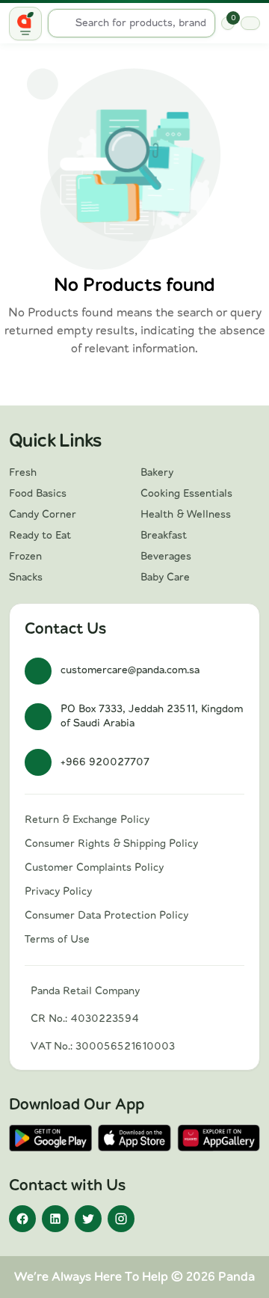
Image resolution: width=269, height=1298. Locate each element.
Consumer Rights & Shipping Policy (111, 844)
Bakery (156, 473)
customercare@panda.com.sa (130, 670)
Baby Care (165, 577)
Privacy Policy (58, 892)
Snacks (26, 577)
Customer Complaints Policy (94, 868)
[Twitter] (88, 1218)
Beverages (165, 556)
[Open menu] (25, 23)
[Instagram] (121, 1218)
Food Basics (38, 494)
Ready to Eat (40, 535)
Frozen (25, 556)
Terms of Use (57, 939)
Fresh (23, 473)
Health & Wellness (185, 514)
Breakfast (163, 535)
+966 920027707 (105, 762)
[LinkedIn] (55, 1218)
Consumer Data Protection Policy (106, 915)
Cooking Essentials (186, 494)
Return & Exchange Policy (87, 820)
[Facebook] (22, 1218)
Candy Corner (42, 514)
